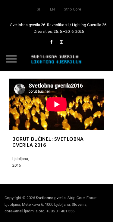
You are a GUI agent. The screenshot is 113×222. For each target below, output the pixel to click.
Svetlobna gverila (51, 198)
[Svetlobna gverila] (56, 59)
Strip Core (72, 9)
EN (52, 9)
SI (38, 9)
